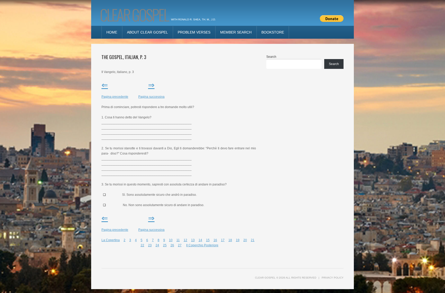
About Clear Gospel (147, 32)
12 (185, 240)
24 (157, 245)
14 (200, 240)
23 (150, 245)
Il (187, 245)
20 (245, 240)
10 (171, 240)
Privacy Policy (333, 277)
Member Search (236, 32)
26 (172, 245)
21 (252, 240)
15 (208, 240)
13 (193, 240)
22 (142, 245)
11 (178, 240)
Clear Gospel (134, 14)
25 (165, 245)
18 (230, 240)
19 (237, 240)
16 (215, 240)
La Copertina (110, 240)
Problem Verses (194, 32)
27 (180, 245)
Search (271, 57)
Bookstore (272, 32)
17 (223, 240)
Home (111, 32)
